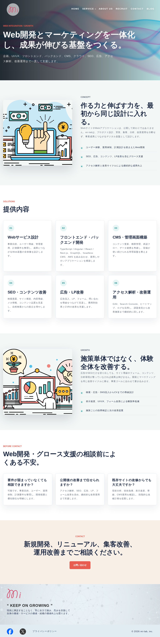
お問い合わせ (80, 565)
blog (150, 9)
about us (106, 9)
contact (137, 9)
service (88, 9)
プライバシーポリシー (44, 631)
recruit (122, 9)
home (75, 9)
